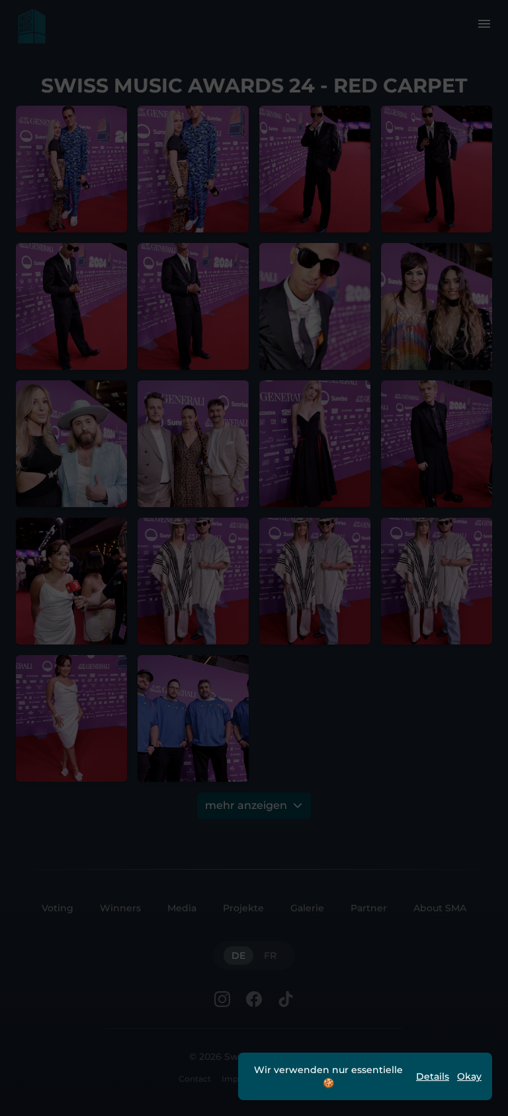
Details (432, 1076)
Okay (469, 1076)
